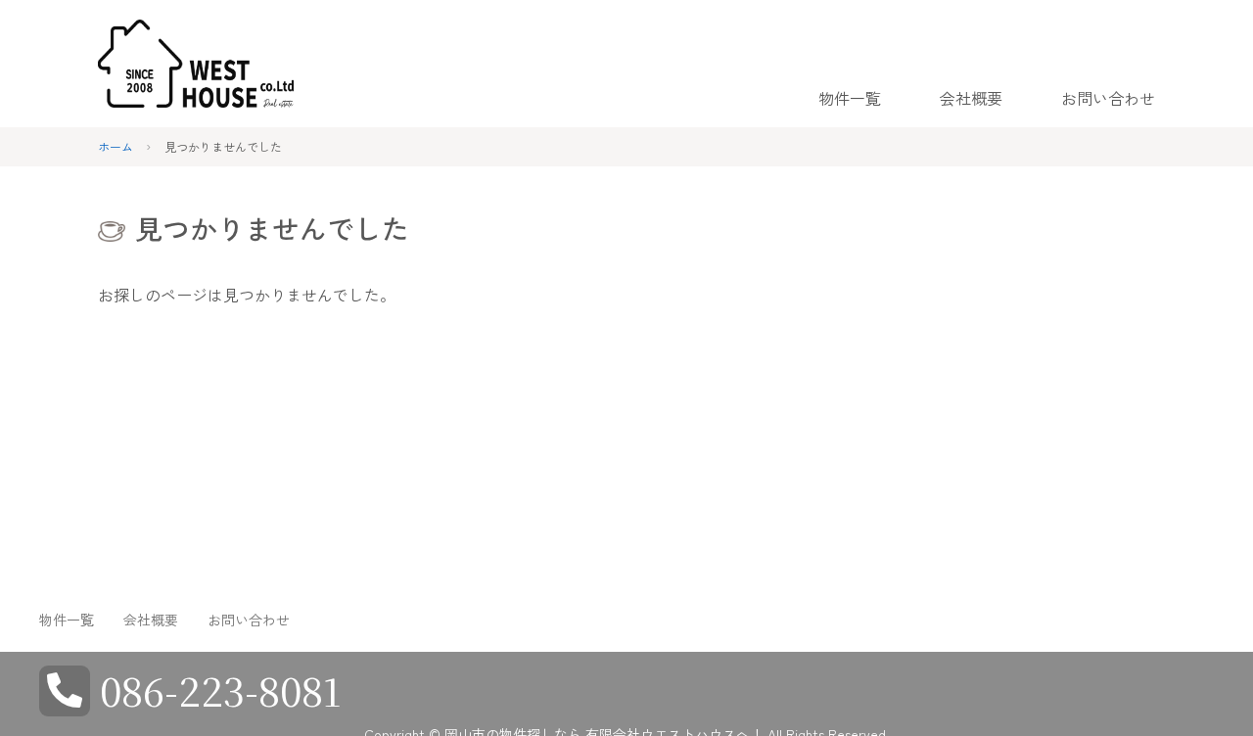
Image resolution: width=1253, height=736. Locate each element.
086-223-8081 (220, 689)
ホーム (115, 146)
